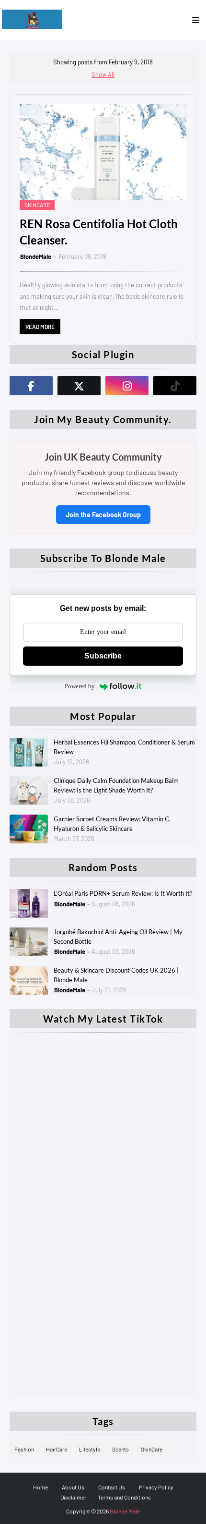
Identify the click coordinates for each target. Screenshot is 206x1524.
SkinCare (151, 1449)
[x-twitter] (79, 385)
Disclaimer (73, 1497)
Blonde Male (125, 1511)
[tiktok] (174, 385)
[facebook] (31, 385)
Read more (40, 326)
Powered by (80, 686)
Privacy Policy (156, 1487)
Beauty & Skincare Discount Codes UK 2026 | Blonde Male (116, 975)
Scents (120, 1449)
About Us (73, 1487)
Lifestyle (89, 1449)
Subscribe (103, 656)
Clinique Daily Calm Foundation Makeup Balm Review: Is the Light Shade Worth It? (116, 785)
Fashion (24, 1449)
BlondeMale (35, 256)
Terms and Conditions (124, 1497)
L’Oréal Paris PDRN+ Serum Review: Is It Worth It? (123, 893)
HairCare (56, 1449)
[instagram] (127, 385)
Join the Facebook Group (103, 515)
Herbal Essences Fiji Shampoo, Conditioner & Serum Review (124, 747)
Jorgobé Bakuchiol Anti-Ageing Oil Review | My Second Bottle (118, 936)
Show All (103, 74)
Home (40, 1487)
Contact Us (111, 1487)
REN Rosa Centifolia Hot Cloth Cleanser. (99, 232)
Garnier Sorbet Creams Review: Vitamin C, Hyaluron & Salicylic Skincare (112, 823)
